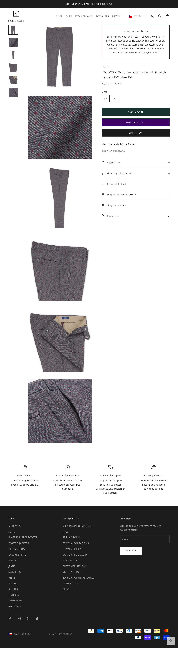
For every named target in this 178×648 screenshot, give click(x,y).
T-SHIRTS (13, 594)
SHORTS (13, 589)
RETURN (117, 16)
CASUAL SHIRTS (17, 554)
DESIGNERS (102, 16)
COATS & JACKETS (18, 543)
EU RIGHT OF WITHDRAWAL (78, 577)
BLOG (66, 589)
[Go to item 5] (13, 80)
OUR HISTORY (71, 560)
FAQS (66, 531)
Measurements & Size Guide (118, 144)
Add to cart (135, 111)
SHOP (59, 16)
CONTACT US (70, 583)
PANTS (12, 560)
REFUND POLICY (72, 537)
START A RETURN (72, 571)
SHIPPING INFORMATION (77, 525)
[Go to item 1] (13, 30)
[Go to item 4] (13, 67)
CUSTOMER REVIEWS (75, 566)
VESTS (11, 577)
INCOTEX (107, 66)
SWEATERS (14, 571)
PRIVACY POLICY (72, 549)
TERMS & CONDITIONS (76, 543)
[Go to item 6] (13, 92)
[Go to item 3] (13, 55)
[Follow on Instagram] (19, 618)
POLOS (12, 583)
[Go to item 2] (13, 42)
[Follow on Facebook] (10, 618)
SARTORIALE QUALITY (75, 554)
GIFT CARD (14, 606)
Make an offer (135, 122)
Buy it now (135, 132)
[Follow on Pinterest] (28, 618)
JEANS (11, 566)
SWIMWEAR (15, 600)
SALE (69, 16)
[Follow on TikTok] (37, 618)
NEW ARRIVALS (83, 16)
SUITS (11, 531)
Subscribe (131, 550)
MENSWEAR (15, 525)
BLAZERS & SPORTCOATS (22, 537)
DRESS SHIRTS (16, 549)
